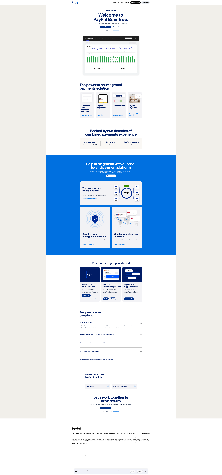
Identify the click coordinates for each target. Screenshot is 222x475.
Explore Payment (89, 198)
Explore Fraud (87, 244)
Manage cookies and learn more (104, 472)
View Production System (88, 298)
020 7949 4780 (116, 30)
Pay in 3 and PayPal (133, 114)
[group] (87, 105)
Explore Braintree (117, 26)
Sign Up (112, 298)
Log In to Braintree (105, 26)
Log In (105, 298)
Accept (132, 471)
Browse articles (129, 298)
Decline (139, 471)
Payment (85, 115)
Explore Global (119, 244)
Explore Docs (86, 295)
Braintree (117, 115)
